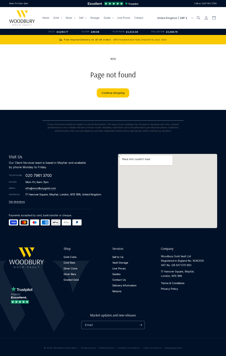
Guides (116, 274)
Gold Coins (70, 257)
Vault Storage (120, 262)
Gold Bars (69, 262)
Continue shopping (113, 93)
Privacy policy (88, 348)
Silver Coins (71, 268)
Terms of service (152, 348)
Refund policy (106, 348)
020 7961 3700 (38, 175)
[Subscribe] (141, 325)
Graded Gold (71, 279)
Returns (117, 291)
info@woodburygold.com (40, 188)
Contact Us (119, 279)
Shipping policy (173, 348)
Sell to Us (118, 257)
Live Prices (119, 268)
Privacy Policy (169, 288)
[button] (57, 18)
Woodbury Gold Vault (65, 348)
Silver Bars (70, 274)
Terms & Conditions (173, 283)
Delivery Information (124, 285)
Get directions (17, 201)
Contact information (129, 348)
